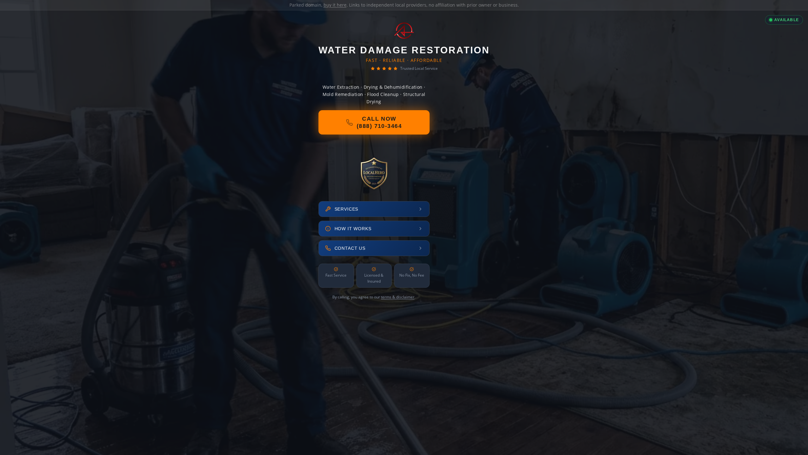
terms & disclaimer (397, 297)
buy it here (335, 5)
